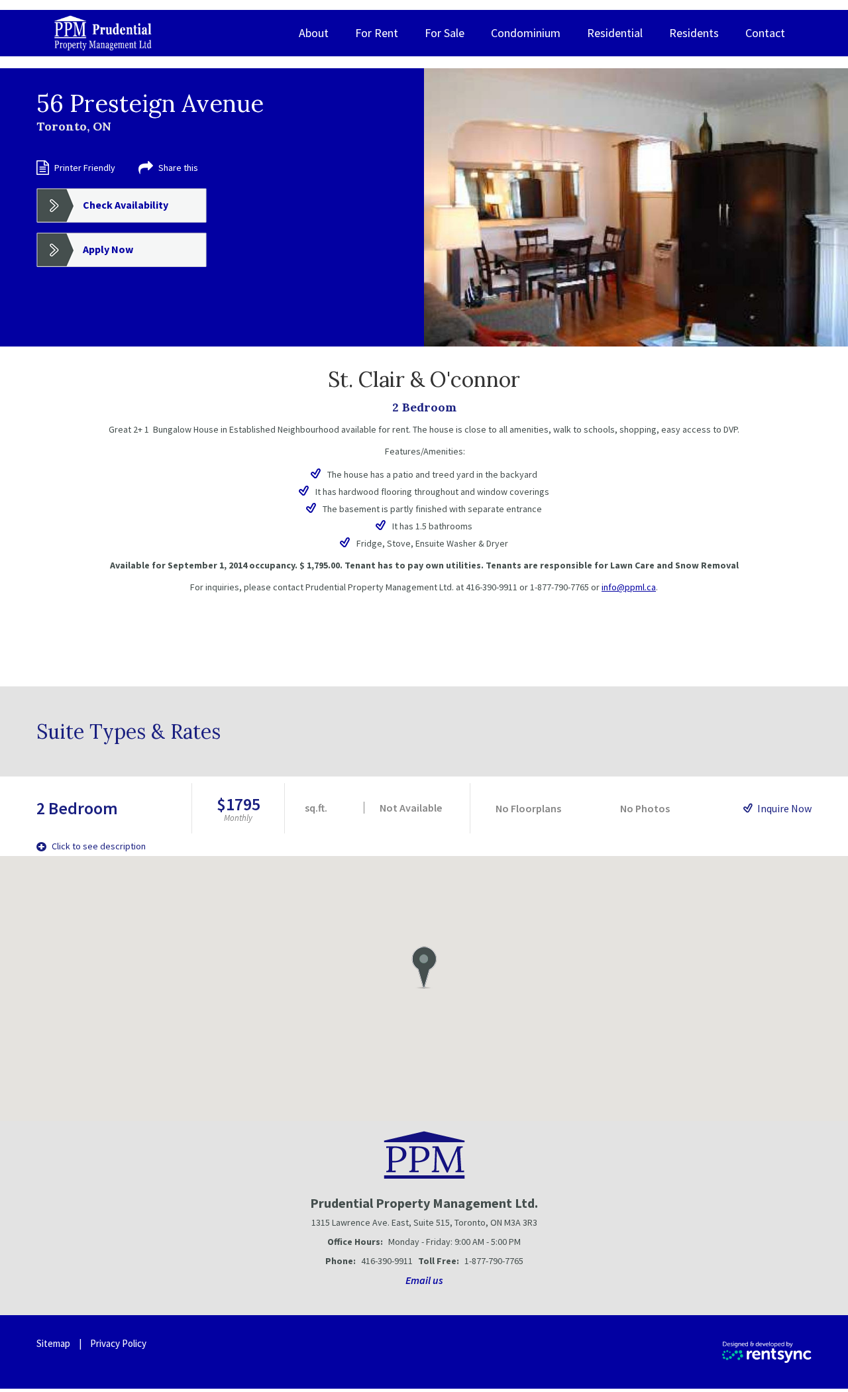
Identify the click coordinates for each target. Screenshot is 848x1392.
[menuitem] (314, 33)
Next (813, 207)
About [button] (314, 32)
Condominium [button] (525, 32)
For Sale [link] (444, 32)
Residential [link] (615, 32)
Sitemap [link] (53, 1343)
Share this (178, 168)
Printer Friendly (84, 168)
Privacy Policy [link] (118, 1343)
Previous (458, 207)
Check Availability (125, 204)
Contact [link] (765, 32)
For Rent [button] (376, 32)
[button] (423, 967)
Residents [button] (694, 32)
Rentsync (767, 1352)
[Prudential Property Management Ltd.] (103, 33)
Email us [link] (424, 1280)
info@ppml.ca (629, 587)
